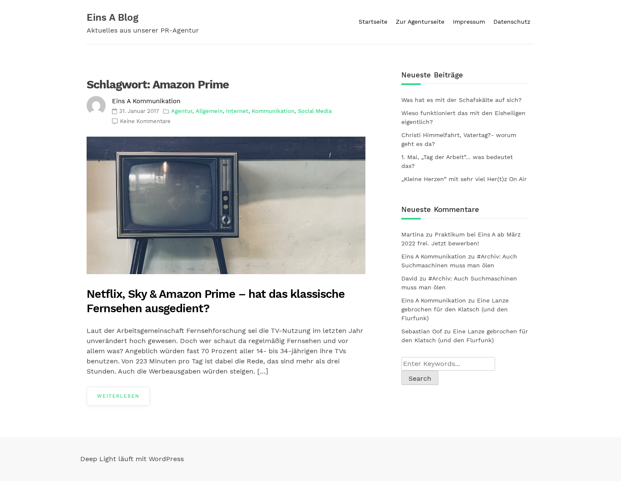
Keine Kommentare (145, 121)
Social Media (315, 111)
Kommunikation (273, 111)
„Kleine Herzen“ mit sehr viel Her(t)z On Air (464, 179)
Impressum (469, 21)
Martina (412, 234)
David (409, 278)
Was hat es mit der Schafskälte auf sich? (461, 99)
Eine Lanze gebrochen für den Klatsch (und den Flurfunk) (455, 309)
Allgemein (209, 111)
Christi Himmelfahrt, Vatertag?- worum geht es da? (458, 139)
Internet (237, 111)
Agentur (181, 111)
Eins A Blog (113, 17)
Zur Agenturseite (420, 21)
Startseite (373, 21)
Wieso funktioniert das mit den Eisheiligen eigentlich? (463, 117)
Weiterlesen (118, 396)
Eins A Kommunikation (146, 101)
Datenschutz (511, 21)
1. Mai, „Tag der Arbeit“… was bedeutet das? (457, 161)
